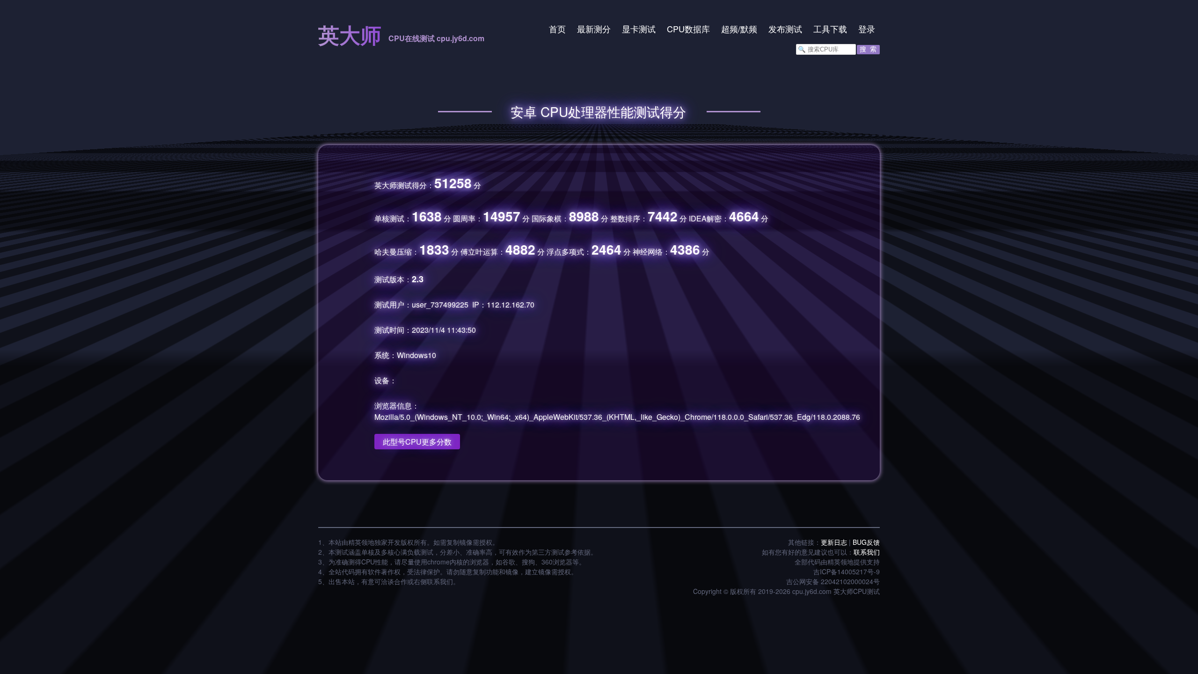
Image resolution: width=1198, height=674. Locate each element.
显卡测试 (639, 28)
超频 (729, 28)
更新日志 (834, 542)
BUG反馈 (866, 542)
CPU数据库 (688, 28)
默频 (748, 28)
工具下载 (830, 28)
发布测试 (785, 28)
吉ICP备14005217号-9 (846, 571)
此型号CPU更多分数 (417, 441)
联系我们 (867, 552)
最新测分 (594, 28)
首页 (557, 28)
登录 (866, 28)
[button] (868, 49)
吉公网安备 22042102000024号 (833, 581)
